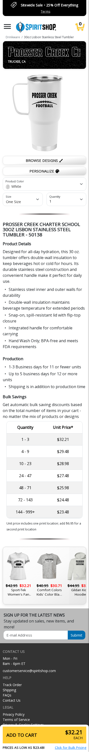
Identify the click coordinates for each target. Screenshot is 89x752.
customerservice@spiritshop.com (29, 670)
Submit (76, 635)
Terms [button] (45, 11)
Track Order (12, 684)
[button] (7, 26)
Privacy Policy (13, 714)
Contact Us (12, 700)
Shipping (9, 690)
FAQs (7, 695)
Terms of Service (16, 719)
